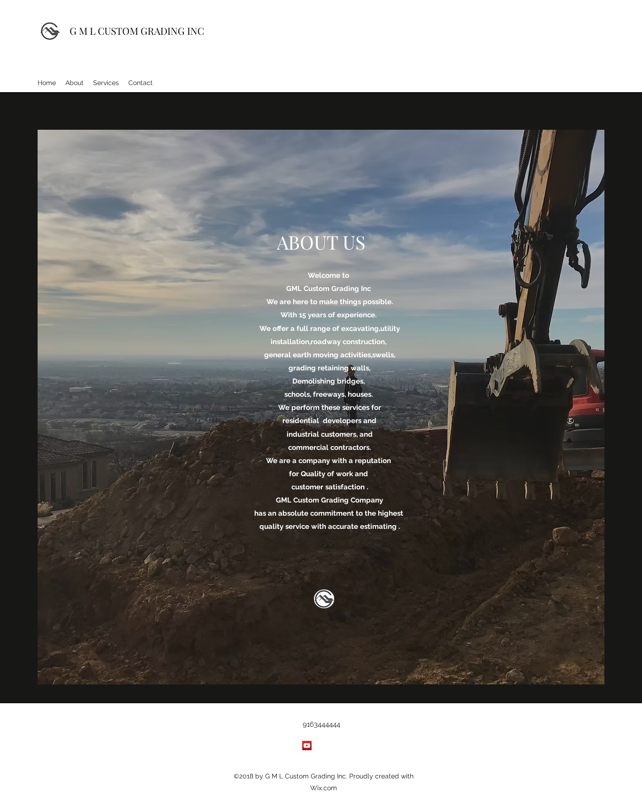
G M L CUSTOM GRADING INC (137, 30)
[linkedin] (335, 745)
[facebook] (321, 745)
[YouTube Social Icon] (307, 745)
